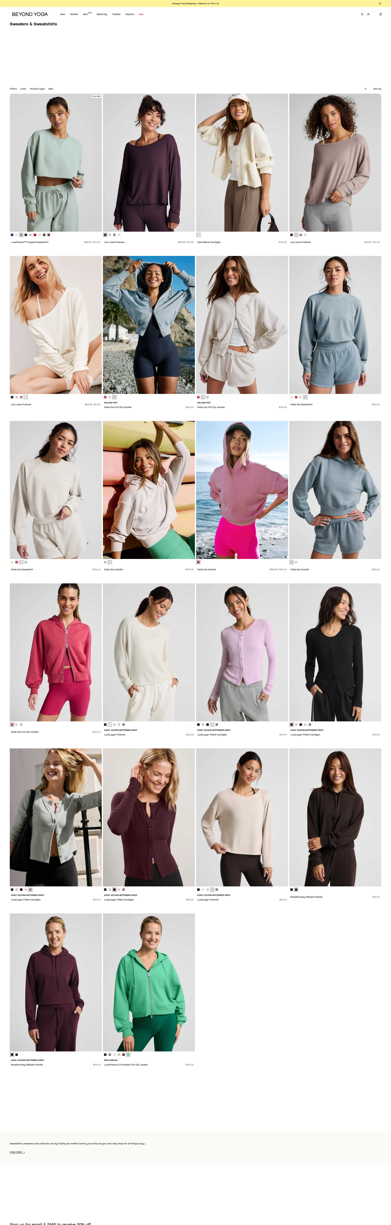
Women (74, 14)
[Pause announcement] (380, 3)
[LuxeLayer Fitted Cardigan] (242, 652)
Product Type (37, 88)
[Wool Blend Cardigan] (242, 163)
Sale (141, 14)
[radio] (12, 235)
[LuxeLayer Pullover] (149, 652)
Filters (13, 88)
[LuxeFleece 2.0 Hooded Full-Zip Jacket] (149, 982)
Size (50, 88)
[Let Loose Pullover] (149, 163)
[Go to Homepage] (30, 14)
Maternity (102, 14)
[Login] (368, 14)
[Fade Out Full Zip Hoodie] (149, 325)
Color (23, 88)
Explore (130, 14)
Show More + (17, 1152)
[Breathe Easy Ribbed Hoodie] (335, 817)
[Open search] (362, 14)
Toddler (116, 14)
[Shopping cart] (380, 14)
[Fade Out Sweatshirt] (335, 325)
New (62, 14)
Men (87, 13)
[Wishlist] (374, 14)
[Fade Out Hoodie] (149, 490)
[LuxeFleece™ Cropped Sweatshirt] (56, 163)
